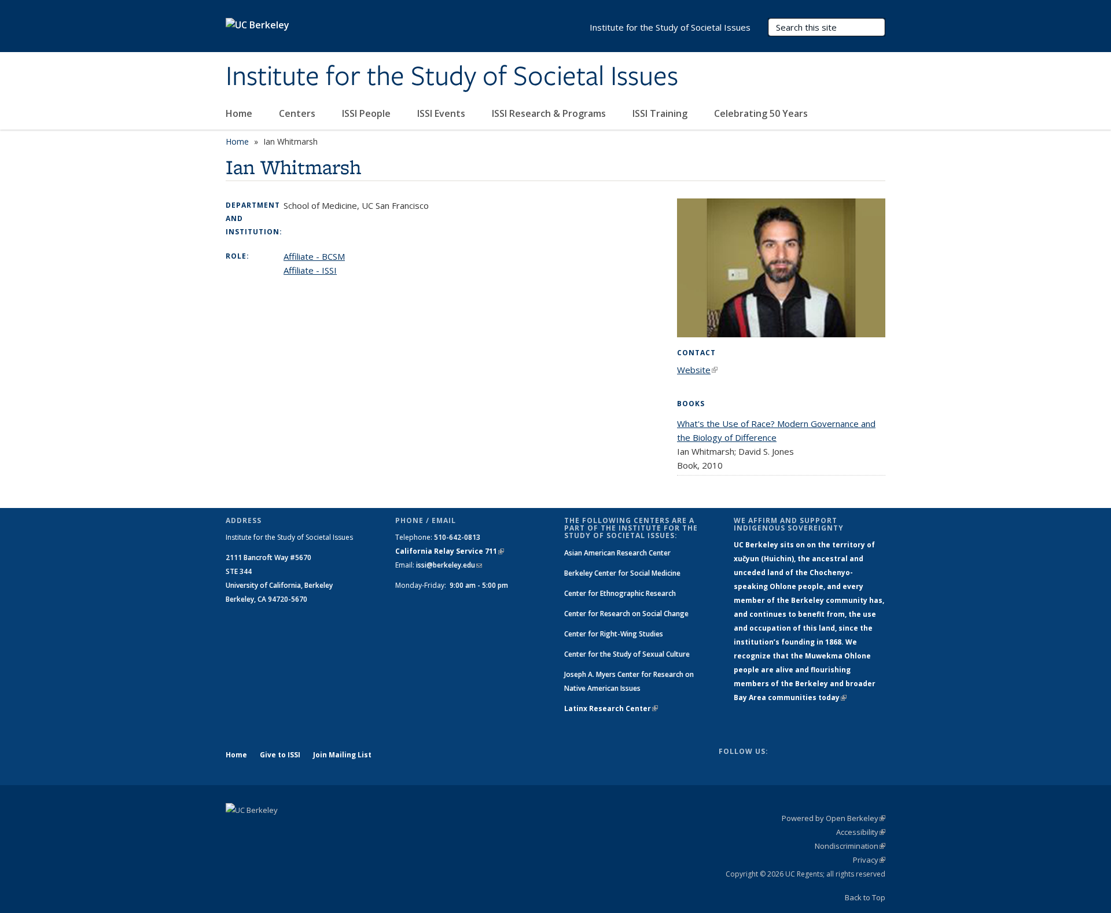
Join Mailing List (342, 755)
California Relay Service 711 (449, 551)
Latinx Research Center (611, 708)
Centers (298, 113)
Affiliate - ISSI (310, 270)
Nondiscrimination (850, 846)
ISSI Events (442, 113)
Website (697, 369)
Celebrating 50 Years (762, 113)
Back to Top (865, 897)
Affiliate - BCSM (314, 256)
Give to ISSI (280, 755)
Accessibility (860, 832)
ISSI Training (661, 113)
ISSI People (367, 113)
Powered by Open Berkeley (833, 818)
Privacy (869, 860)
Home (240, 113)
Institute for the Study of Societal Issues (452, 77)
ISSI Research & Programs (550, 113)
